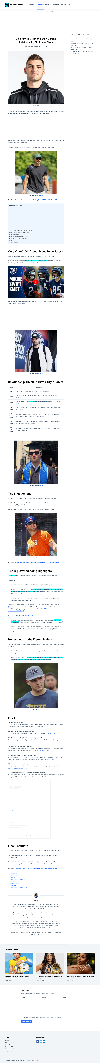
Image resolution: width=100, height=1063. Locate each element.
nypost (13, 873)
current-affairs (17, 5)
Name (24, 997)
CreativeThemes (33, 1060)
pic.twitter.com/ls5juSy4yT (16, 611)
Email (44, 997)
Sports (45, 46)
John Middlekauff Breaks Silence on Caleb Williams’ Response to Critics (37, 562)
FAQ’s (11, 240)
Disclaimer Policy (10, 1049)
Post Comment (26, 1021)
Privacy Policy (9, 1051)
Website (64, 997)
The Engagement (14, 234)
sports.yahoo (15, 875)
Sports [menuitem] (40, 4)
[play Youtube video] (36, 282)
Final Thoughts (14, 242)
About (7, 1040)
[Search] (94, 4)
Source (41, 195)
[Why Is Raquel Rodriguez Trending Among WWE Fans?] (50, 963)
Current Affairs (9, 1047)
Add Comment (26, 1003)
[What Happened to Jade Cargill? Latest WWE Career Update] (81, 963)
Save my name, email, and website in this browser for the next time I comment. (42, 1017)
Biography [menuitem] (48, 4)
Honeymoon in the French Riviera (19, 238)
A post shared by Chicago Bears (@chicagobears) (29, 835)
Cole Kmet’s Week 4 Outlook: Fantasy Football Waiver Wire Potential (36, 200)
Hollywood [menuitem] (56, 4)
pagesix (13, 885)
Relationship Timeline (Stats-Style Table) (21, 232)
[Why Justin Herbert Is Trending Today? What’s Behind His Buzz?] (19, 963)
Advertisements (9, 1043)
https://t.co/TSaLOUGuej (41, 609)
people (13, 877)
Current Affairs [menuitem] (31, 4)
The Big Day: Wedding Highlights (19, 236)
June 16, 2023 (29, 615)
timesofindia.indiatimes (18, 879)
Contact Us (8, 1045)
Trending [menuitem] (63, 4)
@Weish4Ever (12, 607)
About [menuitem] (69, 4)
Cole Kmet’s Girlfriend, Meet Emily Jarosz (21, 230)
